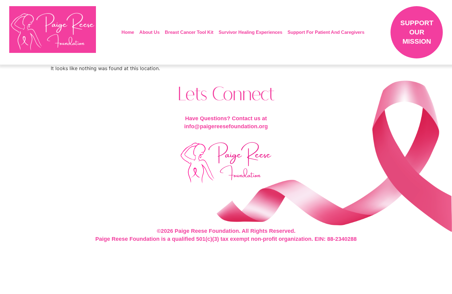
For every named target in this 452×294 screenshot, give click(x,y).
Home (127, 32)
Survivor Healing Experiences (250, 32)
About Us (149, 32)
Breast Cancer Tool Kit (189, 32)
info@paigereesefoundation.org (226, 126)
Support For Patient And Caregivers (325, 32)
